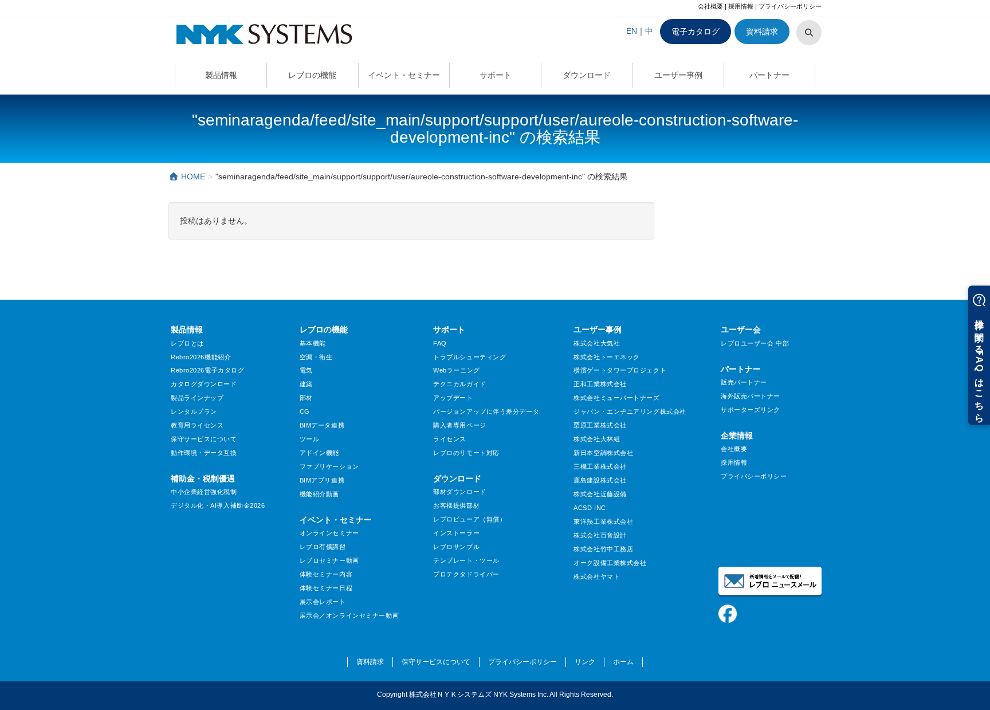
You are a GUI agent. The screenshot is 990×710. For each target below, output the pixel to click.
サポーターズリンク (750, 409)
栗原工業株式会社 (599, 425)
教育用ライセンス (197, 425)
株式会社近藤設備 (599, 494)
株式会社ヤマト (596, 576)
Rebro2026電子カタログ (207, 370)
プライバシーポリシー (790, 6)
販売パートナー (744, 382)
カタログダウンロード (204, 384)
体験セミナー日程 (326, 588)
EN (631, 31)
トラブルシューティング (469, 357)
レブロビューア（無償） (469, 519)
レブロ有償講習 (323, 546)
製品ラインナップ (197, 397)
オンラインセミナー (329, 532)
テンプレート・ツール (466, 560)
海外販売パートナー (750, 396)
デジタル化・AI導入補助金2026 (218, 505)
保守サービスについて (204, 439)
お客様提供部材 (456, 505)
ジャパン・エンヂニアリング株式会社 (629, 411)
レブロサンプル (456, 546)
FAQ (440, 343)
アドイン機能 (319, 452)
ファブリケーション (329, 466)
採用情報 (740, 6)
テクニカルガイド (459, 384)
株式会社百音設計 (599, 535)
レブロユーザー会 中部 (755, 343)
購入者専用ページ (459, 425)
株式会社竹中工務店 (603, 549)
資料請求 (762, 31)
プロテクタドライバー (466, 574)
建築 (306, 384)
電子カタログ (695, 31)
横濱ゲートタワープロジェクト (619, 370)
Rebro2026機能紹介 (201, 357)
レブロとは (187, 343)
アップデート (453, 397)
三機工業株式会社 (599, 466)
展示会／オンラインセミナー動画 (349, 615)
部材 (306, 397)
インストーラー (456, 532)
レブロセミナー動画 (329, 560)
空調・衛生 (316, 357)
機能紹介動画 (319, 494)
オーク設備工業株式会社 (609, 562)
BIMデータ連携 (322, 425)
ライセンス (449, 439)
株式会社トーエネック (606, 357)
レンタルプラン (194, 411)
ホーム (623, 662)
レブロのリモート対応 (466, 452)
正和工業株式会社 (599, 384)
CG (305, 411)
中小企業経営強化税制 (204, 491)
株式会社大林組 (596, 439)
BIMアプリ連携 (322, 480)
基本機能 (313, 343)
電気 (306, 370)
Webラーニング (456, 370)
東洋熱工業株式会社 (603, 521)
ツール (310, 439)
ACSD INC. (590, 507)
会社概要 (710, 6)
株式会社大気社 (596, 343)
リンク (585, 662)
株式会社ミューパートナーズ (616, 397)
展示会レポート (323, 601)
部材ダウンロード (459, 491)
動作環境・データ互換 (204, 452)
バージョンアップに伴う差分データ (486, 411)
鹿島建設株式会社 (599, 480)
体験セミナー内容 (326, 574)
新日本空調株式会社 (603, 452)
